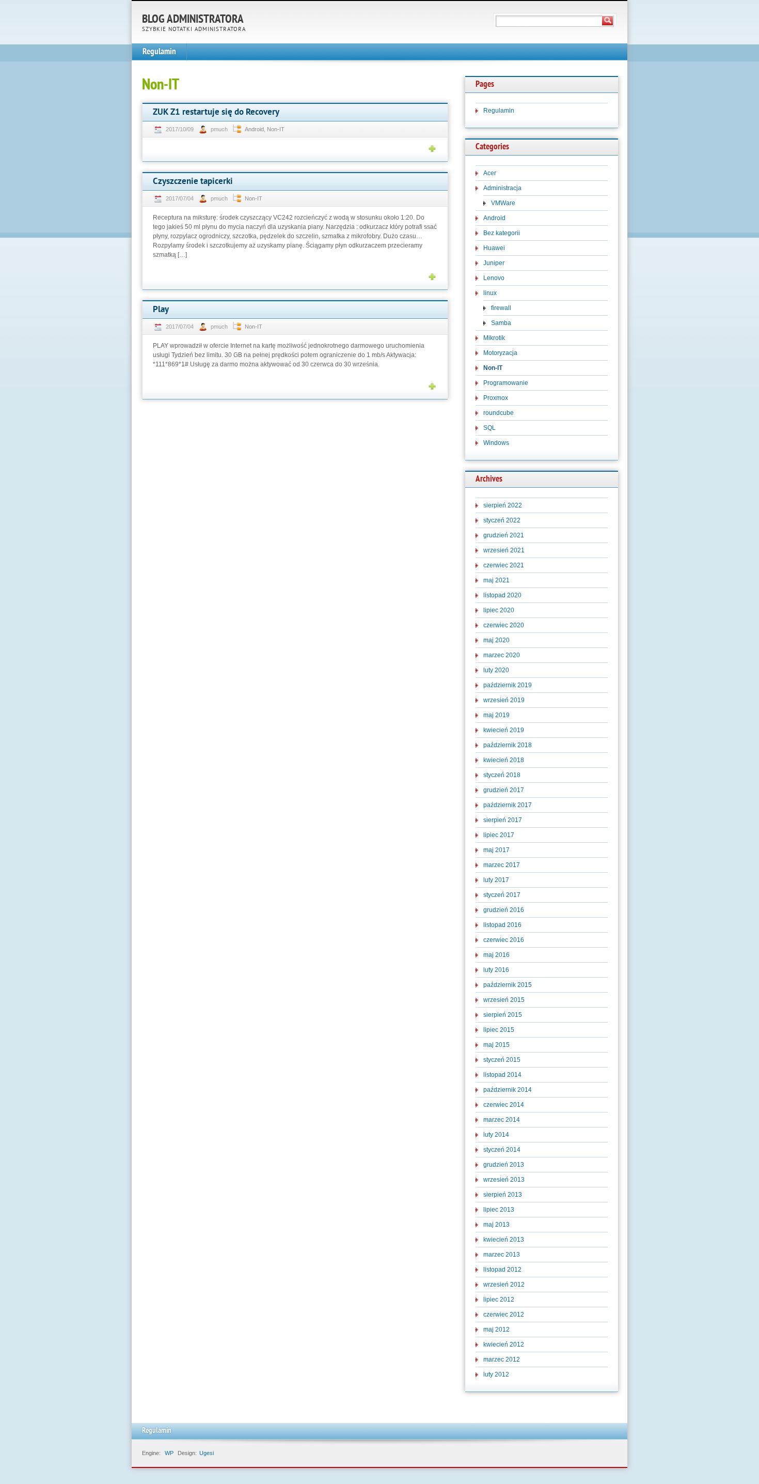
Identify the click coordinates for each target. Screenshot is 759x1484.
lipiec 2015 (498, 1029)
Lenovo (493, 278)
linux (490, 293)
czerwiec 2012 (503, 1314)
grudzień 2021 (503, 535)
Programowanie (505, 383)
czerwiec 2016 (503, 940)
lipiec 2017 (498, 835)
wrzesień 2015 (504, 999)
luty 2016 (496, 969)
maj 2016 (496, 955)
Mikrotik (494, 338)
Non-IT (275, 129)
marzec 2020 (501, 655)
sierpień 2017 (502, 820)
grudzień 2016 (503, 910)
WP (169, 1453)
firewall (501, 308)
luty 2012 (496, 1374)
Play (161, 309)
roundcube (498, 412)
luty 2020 (496, 670)
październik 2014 (507, 1089)
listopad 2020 (502, 595)
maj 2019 (496, 715)
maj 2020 (496, 640)
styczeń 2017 (501, 895)
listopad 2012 (502, 1269)
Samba (501, 323)
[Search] (607, 21)
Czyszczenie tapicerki (193, 181)
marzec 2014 (501, 1119)
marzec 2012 (501, 1359)
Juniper (493, 263)
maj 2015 (496, 1044)
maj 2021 (496, 580)
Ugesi (206, 1453)
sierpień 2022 (502, 505)
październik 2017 (507, 805)
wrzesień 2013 (504, 1179)
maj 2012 (496, 1329)
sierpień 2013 (502, 1194)
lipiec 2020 (498, 610)
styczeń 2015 (501, 1059)
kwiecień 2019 (503, 730)
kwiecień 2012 (503, 1344)
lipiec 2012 (498, 1299)
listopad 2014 (502, 1074)
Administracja (502, 188)
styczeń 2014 (501, 1149)
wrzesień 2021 (504, 550)
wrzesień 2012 (504, 1284)
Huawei (494, 248)
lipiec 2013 (498, 1209)
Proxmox (495, 397)
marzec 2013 (501, 1254)
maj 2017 (496, 850)
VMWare (503, 203)
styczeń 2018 (501, 775)
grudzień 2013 (503, 1164)
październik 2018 (507, 745)
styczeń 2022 (501, 520)
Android (254, 129)
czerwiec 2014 (503, 1104)
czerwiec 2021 (503, 565)
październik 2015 (507, 984)
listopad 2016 (502, 925)
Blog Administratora (193, 19)
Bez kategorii (501, 233)
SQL (489, 427)
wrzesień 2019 (504, 700)
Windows (496, 442)
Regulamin (159, 52)
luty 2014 (496, 1134)
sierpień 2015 (502, 1014)
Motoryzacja (500, 353)
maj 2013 (496, 1224)
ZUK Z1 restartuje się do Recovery (216, 112)
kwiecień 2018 (503, 760)
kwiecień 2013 (503, 1239)
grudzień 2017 (503, 790)
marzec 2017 (501, 865)
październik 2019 (507, 685)
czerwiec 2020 (503, 625)
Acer (489, 173)
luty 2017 (496, 880)
